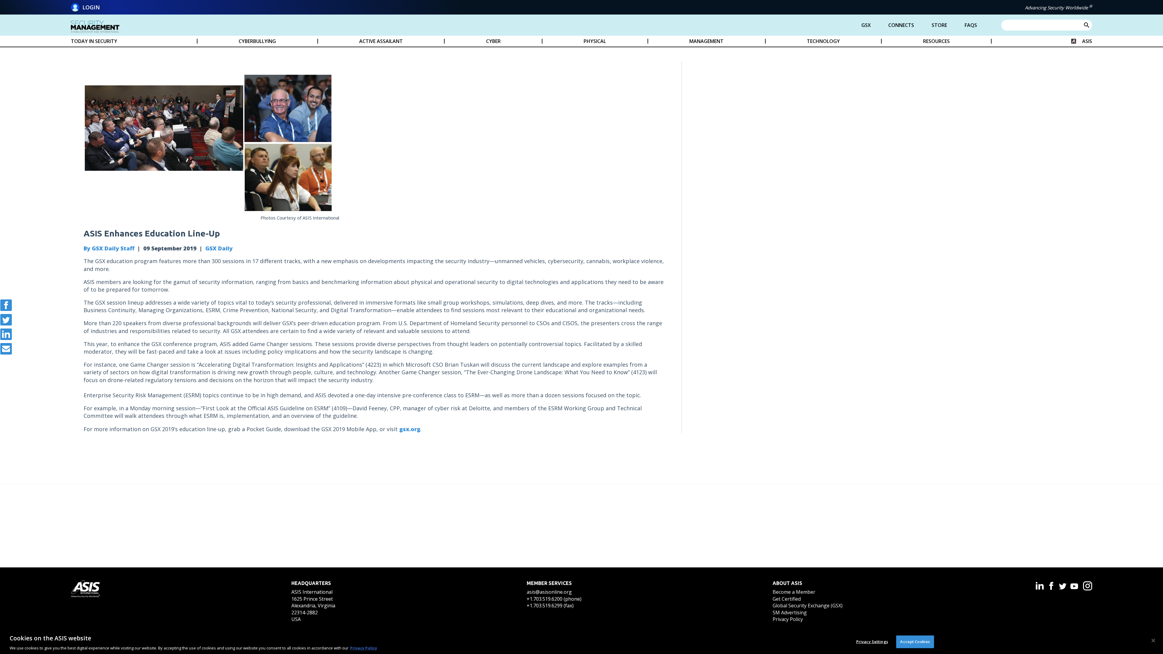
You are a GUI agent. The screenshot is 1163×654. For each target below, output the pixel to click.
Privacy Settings (872, 641)
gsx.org (409, 429)
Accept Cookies (915, 641)
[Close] (1153, 640)
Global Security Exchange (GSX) (808, 605)
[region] (581, 641)
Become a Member (794, 592)
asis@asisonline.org (549, 592)
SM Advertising (790, 612)
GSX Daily (219, 248)
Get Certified (787, 599)
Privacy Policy (788, 619)
